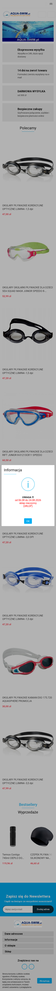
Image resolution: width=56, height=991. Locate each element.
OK (28, 521)
